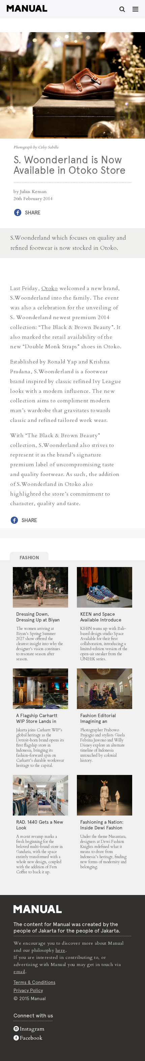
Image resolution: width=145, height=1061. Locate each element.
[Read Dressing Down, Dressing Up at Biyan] (40, 587)
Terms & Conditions (34, 982)
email (19, 971)
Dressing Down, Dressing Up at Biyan (38, 616)
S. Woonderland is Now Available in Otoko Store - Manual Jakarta (27, 8)
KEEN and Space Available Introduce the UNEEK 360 (100, 619)
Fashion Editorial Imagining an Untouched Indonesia (103, 721)
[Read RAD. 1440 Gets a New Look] (40, 795)
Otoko (49, 288)
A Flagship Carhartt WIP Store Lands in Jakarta (36, 721)
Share (32, 212)
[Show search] (122, 9)
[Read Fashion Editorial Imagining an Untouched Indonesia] (104, 688)
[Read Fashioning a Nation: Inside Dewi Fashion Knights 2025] (104, 795)
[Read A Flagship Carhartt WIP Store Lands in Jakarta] (40, 688)
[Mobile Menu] (135, 9)
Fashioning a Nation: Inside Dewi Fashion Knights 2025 (101, 827)
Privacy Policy (28, 990)
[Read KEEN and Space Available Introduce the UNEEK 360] (104, 587)
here (60, 950)
